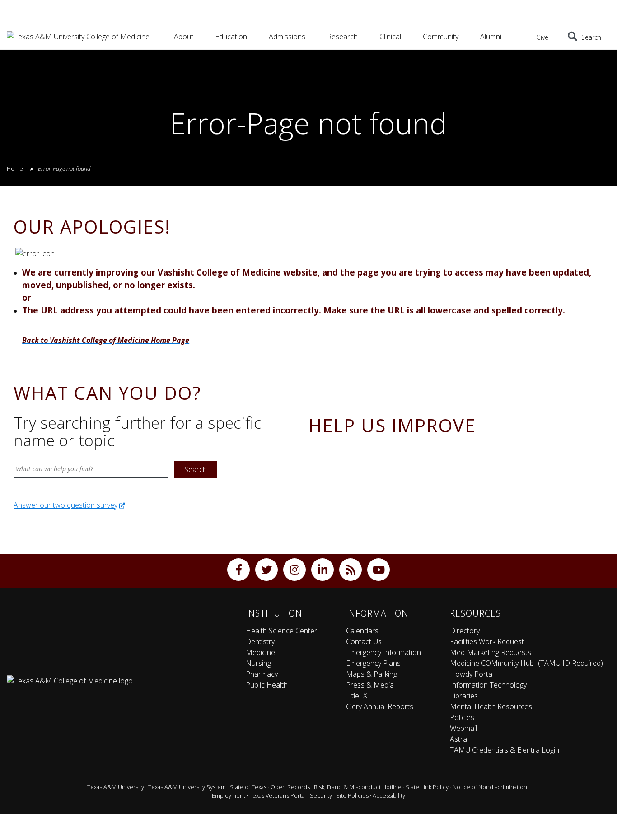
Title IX (356, 696)
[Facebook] (238, 569)
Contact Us (364, 641)
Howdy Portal (472, 674)
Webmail (463, 728)
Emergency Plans (373, 663)
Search (195, 469)
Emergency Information (383, 652)
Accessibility (389, 795)
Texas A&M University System (187, 787)
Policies (462, 717)
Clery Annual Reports (379, 706)
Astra (458, 739)
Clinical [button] (390, 37)
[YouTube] (378, 569)
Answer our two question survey (65, 505)
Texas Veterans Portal (277, 795)
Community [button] (440, 37)
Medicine (260, 652)
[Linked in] (322, 569)
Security (321, 795)
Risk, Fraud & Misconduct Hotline (358, 787)
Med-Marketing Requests (490, 652)
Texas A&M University (115, 787)
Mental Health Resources (491, 706)
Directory (465, 631)
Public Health (267, 685)
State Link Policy (427, 787)
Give (542, 37)
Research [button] (342, 37)
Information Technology (488, 685)
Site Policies (352, 795)
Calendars (362, 631)
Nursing (258, 663)
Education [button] (231, 37)
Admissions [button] (287, 37)
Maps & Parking (371, 674)
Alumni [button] (490, 37)
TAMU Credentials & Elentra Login (504, 750)
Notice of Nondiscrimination (490, 787)
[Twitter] (266, 569)
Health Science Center (281, 631)
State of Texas (248, 787)
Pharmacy (262, 674)
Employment (228, 795)
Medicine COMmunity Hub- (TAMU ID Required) (526, 663)
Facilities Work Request (487, 641)
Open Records (290, 787)
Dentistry (260, 641)
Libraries (464, 696)
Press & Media (370, 685)
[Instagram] (294, 569)
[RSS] (350, 569)
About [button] (183, 37)
